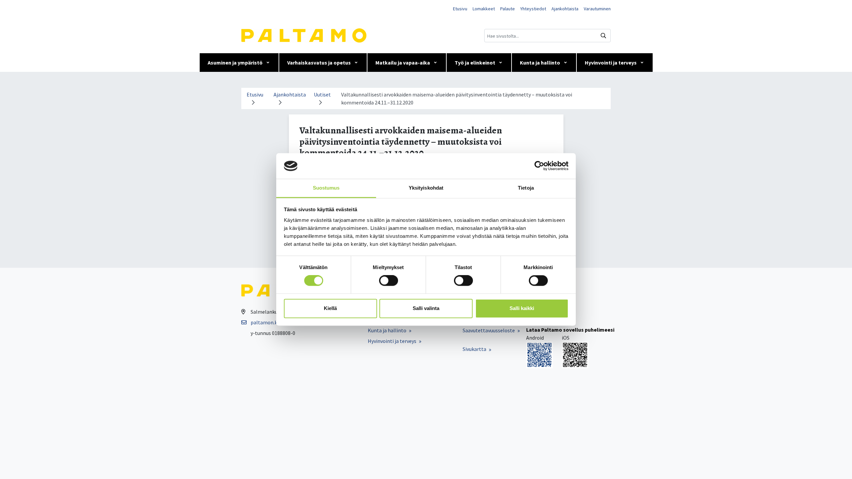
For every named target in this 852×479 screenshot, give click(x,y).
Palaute (507, 9)
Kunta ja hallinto (540, 62)
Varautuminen (597, 9)
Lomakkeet (484, 9)
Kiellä (330, 308)
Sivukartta (474, 349)
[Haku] (603, 35)
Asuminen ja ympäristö (235, 62)
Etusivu (460, 9)
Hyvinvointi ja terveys (611, 62)
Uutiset (322, 94)
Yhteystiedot (533, 9)
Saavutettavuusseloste (489, 330)
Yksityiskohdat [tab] (426, 188)
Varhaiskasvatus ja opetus (319, 62)
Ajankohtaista (564, 9)
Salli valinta (426, 308)
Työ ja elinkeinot (475, 62)
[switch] (388, 280)
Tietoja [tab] (526, 188)
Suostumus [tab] (326, 188)
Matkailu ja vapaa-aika (402, 62)
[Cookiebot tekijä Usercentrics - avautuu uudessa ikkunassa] (539, 166)
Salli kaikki (522, 308)
